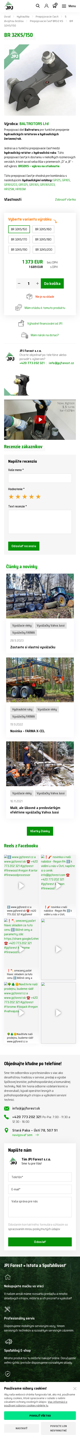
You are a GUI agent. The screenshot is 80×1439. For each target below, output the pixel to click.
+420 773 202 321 (32, 363)
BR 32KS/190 (19, 249)
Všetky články (40, 831)
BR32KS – (25, 166)
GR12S (57, 180)
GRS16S (34, 184)
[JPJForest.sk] (8, 6)
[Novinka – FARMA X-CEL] (40, 679)
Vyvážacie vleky (22, 625)
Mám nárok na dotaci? (45, 335)
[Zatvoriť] (75, 1389)
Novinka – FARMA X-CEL (27, 731)
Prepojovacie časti (47, 16)
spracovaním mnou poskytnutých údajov (34, 1229)
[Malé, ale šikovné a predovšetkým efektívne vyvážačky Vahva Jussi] (40, 763)
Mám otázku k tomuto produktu (45, 307)
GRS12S (23, 184)
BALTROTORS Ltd (34, 123)
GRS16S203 (47, 184)
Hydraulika (23, 16)
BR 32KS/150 (19, 229)
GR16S (66, 180)
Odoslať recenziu (23, 546)
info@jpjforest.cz (61, 363)
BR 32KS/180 (43, 239)
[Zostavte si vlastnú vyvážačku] (40, 596)
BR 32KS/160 (43, 229)
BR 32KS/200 (43, 249)
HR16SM (20, 189)
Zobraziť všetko (65, 199)
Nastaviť (21, 1428)
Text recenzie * (17, 506)
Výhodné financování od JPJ (44, 323)
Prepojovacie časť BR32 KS (46, 21)
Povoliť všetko (40, 1415)
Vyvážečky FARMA (23, 632)
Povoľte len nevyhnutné (58, 1428)
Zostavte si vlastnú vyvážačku (32, 647)
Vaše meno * (16, 470)
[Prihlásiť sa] (46, 6)
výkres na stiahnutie (45, 166)
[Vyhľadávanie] (37, 6)
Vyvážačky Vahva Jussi (51, 625)
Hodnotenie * (16, 489)
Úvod (7, 16)
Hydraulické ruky (22, 709)
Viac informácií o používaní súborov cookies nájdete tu (35, 1403)
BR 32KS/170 (19, 239)
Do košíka (52, 283)
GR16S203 (10, 184)
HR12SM (9, 189)
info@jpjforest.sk (26, 1108)
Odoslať (40, 1241)
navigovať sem (22, 1135)
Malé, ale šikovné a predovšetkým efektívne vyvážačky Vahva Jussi (35, 810)
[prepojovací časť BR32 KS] (21, 384)
